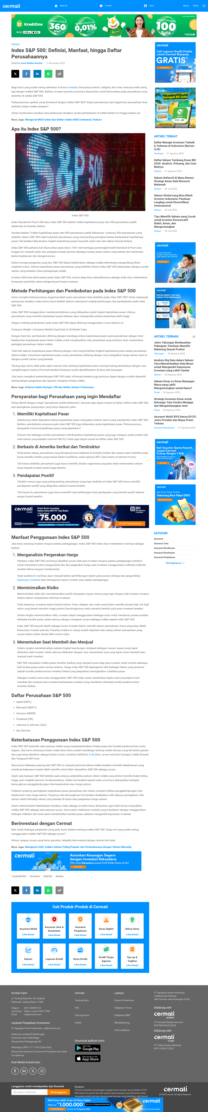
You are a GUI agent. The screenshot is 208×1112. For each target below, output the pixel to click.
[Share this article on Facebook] (26, 74)
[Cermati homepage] (175, 1089)
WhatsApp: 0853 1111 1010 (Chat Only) (31, 1047)
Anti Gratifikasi (121, 1030)
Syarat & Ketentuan (124, 1000)
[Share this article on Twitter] (15, 74)
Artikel (78, 1022)
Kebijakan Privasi (123, 1007)
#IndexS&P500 (19, 876)
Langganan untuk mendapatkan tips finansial (37, 1086)
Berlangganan (58, 1092)
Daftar (196, 6)
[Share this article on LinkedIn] (37, 74)
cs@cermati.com (32, 1014)
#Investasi (35, 876)
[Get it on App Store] (112, 1058)
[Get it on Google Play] (112, 1048)
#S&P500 (47, 876)
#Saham (60, 876)
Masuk (186, 6)
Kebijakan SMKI (122, 1015)
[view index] (194, 336)
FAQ (77, 1007)
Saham (15, 44)
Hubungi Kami (82, 1015)
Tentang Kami (82, 1000)
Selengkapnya (174, 563)
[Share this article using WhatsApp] (48, 74)
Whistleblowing (122, 1022)
